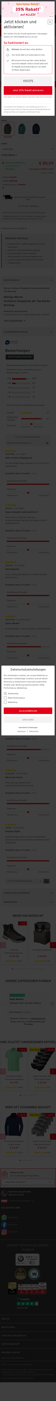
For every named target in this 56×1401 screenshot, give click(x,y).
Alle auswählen (28, 711)
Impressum (21, 731)
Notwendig (12, 694)
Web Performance (16, 698)
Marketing (12, 702)
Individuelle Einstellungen (28, 728)
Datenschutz (34, 731)
